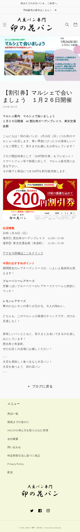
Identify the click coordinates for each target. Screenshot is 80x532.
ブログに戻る (42, 386)
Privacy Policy (15, 464)
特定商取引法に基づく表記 (23, 455)
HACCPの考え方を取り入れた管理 (27, 430)
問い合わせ (14, 447)
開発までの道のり (18, 422)
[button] (5, 25)
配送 (10, 472)
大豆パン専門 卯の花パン (35, 528)
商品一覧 (12, 413)
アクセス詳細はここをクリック (23, 253)
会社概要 (12, 439)
